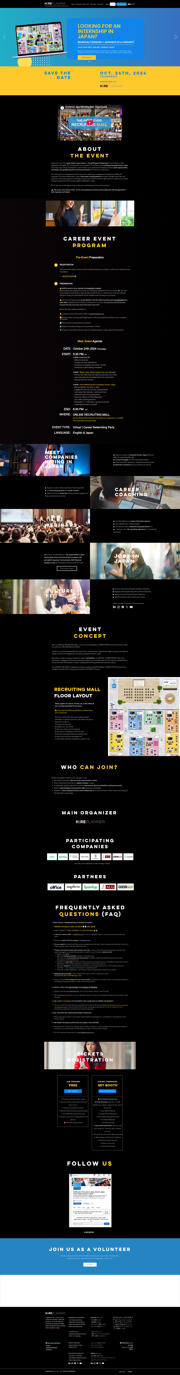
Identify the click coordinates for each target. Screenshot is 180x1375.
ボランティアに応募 (127, 1347)
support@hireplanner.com (86, 1032)
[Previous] (4, 37)
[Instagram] (118, 607)
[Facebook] (122, 607)
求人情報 (130, 1345)
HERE (88, 926)
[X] (127, 607)
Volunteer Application (51, 1347)
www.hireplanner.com (96, 314)
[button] (52, 856)
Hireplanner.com (85, 940)
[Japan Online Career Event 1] (88, 61)
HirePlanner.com (78, 934)
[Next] (175, 37)
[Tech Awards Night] (91, 61)
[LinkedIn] (114, 607)
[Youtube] (131, 607)
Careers (48, 1345)
